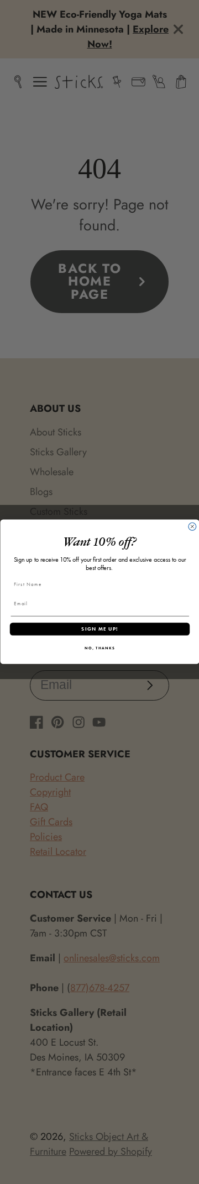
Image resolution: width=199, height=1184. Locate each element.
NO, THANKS (100, 648)
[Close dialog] (192, 527)
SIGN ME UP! (99, 629)
